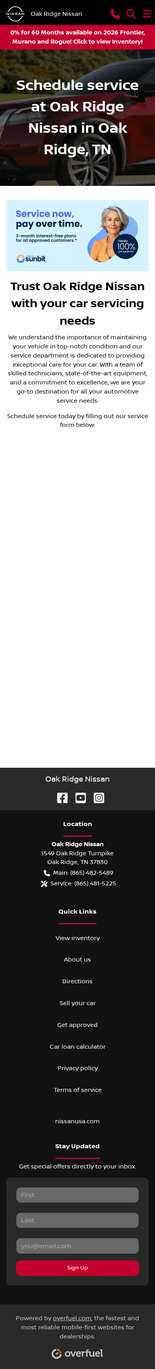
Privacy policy (78, 1068)
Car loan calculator (78, 1046)
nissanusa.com (77, 1121)
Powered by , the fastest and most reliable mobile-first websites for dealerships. (77, 1327)
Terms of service (78, 1090)
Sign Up (77, 1268)
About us (77, 959)
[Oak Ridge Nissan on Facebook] (59, 797)
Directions (77, 981)
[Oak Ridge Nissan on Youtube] (77, 797)
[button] (115, 14)
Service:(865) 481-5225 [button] (83, 883)
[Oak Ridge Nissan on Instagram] (96, 797)
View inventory (78, 938)
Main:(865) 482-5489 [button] (83, 872)
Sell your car (78, 1003)
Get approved (77, 1025)
